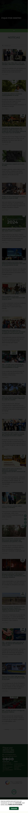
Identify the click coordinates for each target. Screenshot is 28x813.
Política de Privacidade (15, 804)
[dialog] (14, 405)
